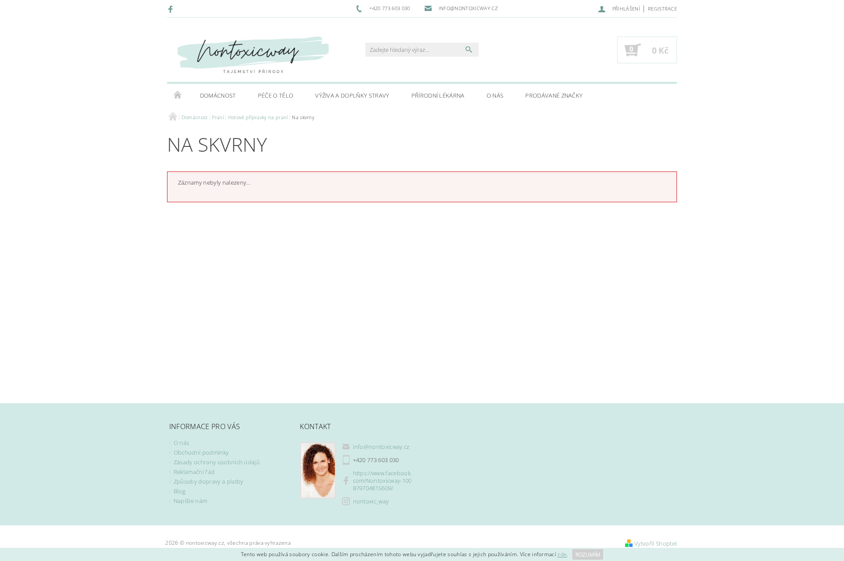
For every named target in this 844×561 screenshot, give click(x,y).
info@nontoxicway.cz (381, 447)
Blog (180, 491)
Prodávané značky (553, 95)
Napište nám (190, 501)
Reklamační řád (194, 472)
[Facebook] (171, 9)
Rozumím (587, 554)
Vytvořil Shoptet (655, 543)
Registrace (662, 8)
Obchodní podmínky (201, 452)
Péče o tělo (276, 95)
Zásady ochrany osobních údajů (217, 462)
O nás (495, 95)
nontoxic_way (371, 501)
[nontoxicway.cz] (252, 54)
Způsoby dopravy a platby (209, 481)
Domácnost (218, 95)
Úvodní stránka (178, 95)
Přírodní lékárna (438, 95)
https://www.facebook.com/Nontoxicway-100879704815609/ (382, 480)
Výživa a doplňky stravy (352, 95)
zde (562, 554)
